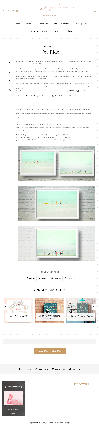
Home (17, 24)
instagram (43, 369)
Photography (81, 24)
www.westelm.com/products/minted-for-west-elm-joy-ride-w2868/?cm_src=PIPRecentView (48, 96)
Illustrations (42, 24)
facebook (26, 369)
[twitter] (18, 10)
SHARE (32, 278)
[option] (18, 312)
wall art (17, 409)
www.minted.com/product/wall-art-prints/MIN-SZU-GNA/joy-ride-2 (62, 91)
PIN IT (69, 278)
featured (48, 46)
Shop (69, 31)
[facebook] (5, 10)
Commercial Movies (39, 31)
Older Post (57, 351)
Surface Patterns (61, 24)
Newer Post (43, 351)
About (28, 24)
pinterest (60, 369)
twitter (76, 369)
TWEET (44, 278)
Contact (57, 31)
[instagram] (9, 10)
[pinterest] (14, 10)
